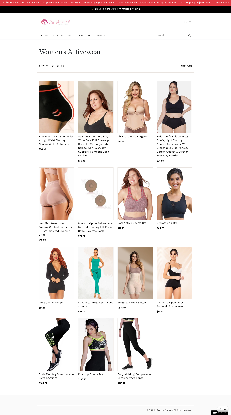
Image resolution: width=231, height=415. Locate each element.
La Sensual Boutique (163, 410)
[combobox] (172, 35)
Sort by (44, 66)
